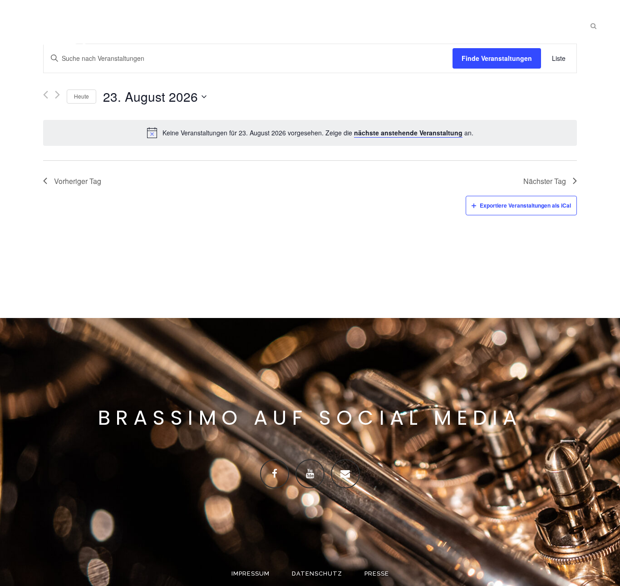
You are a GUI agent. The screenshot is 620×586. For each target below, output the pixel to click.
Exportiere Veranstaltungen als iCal (525, 205)
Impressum (250, 573)
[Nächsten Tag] (57, 96)
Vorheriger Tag (77, 181)
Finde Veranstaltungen (497, 58)
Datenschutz (317, 573)
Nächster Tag (544, 181)
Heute (81, 96)
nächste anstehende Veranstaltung (408, 132)
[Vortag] (45, 96)
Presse (376, 573)
